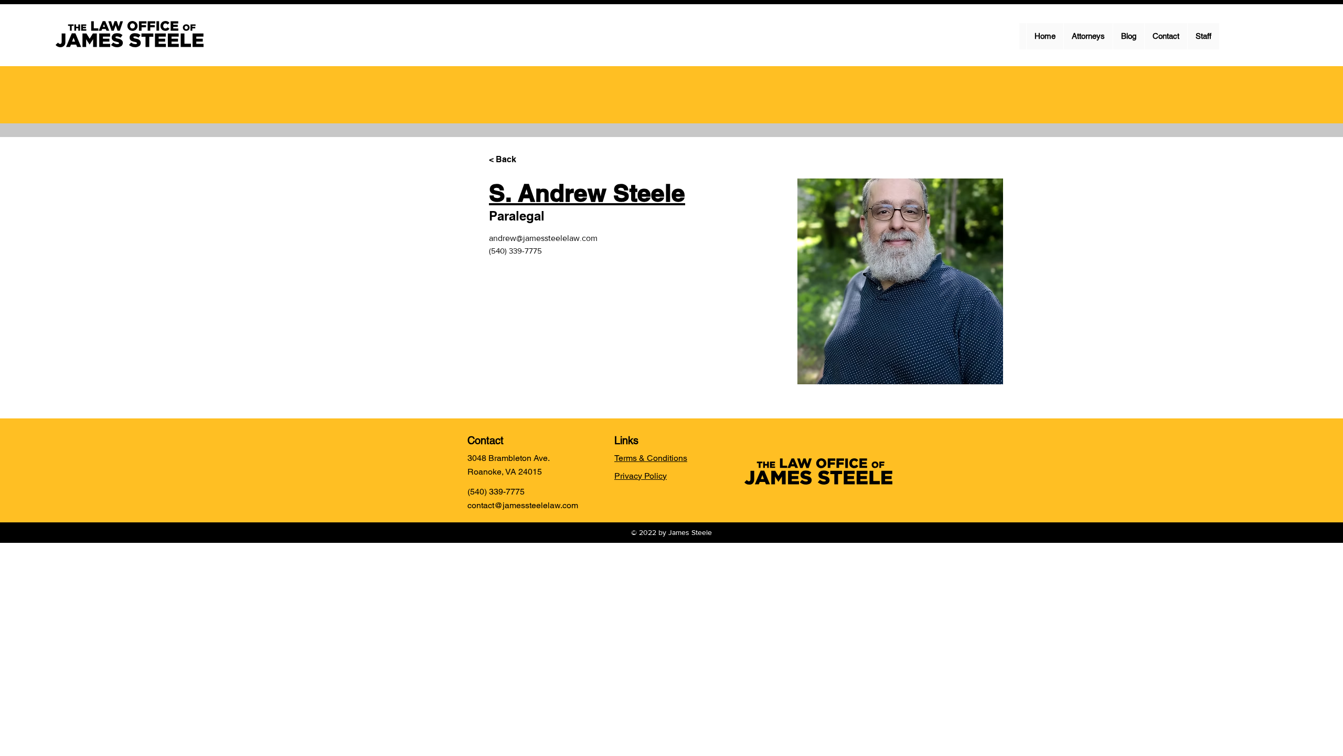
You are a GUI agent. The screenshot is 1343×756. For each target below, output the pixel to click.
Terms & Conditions (650, 458)
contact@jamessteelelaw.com (522, 505)
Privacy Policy (640, 476)
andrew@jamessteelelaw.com (543, 238)
